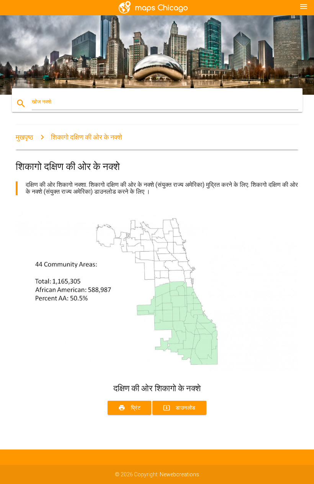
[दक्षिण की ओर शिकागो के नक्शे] (157, 370)
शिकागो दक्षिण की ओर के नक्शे (86, 137)
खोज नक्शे (41, 102)
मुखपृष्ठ (24, 137)
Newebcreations (179, 474)
